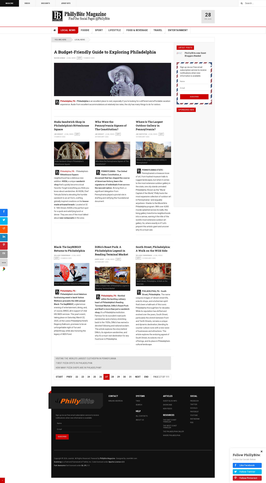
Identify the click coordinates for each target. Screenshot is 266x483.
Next (138, 376)
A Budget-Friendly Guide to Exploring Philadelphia (105, 52)
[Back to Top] (2, 480)
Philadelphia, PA (67, 101)
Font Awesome (60, 465)
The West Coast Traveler (170, 427)
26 (100, 376)
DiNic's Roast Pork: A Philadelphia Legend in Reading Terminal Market (111, 250)
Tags (138, 401)
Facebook (194, 401)
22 (77, 376)
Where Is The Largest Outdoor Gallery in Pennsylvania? (149, 125)
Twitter (193, 404)
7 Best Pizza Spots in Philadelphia (74, 363)
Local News (68, 30)
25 (94, 376)
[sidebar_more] (4, 262)
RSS (191, 422)
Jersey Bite (66, 3)
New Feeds (167, 409)
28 (112, 376)
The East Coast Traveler (169, 421)
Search (139, 405)
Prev (69, 376)
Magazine (9, 3)
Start (59, 376)
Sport (99, 30)
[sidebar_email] (4, 254)
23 (82, 376)
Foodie (85, 30)
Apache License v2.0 (116, 462)
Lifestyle (114, 30)
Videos (27, 3)
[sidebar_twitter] (4, 221)
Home (54, 30)
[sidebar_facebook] (4, 213)
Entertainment (178, 30)
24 (88, 376)
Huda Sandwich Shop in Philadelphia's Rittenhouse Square (71, 125)
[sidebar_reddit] (4, 229)
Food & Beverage (137, 30)
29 (118, 376)
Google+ (194, 408)
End (146, 376)
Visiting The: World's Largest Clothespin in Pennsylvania (86, 358)
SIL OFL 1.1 (85, 465)
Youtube (194, 415)
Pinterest (194, 412)
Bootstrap (58, 462)
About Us (140, 420)
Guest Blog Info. (170, 401)
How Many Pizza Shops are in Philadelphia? (78, 367)
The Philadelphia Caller (173, 432)
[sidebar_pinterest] (4, 246)
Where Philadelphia (171, 435)
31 (130, 376)
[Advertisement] (194, 156)
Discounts (45, 3)
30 (124, 376)
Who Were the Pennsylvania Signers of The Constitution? (111, 125)
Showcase (167, 405)
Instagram (195, 419)
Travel (158, 30)
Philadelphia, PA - (68, 171)
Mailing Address (115, 401)
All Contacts (142, 416)
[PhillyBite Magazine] (81, 16)
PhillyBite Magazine (107, 458)
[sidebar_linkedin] (4, 238)
